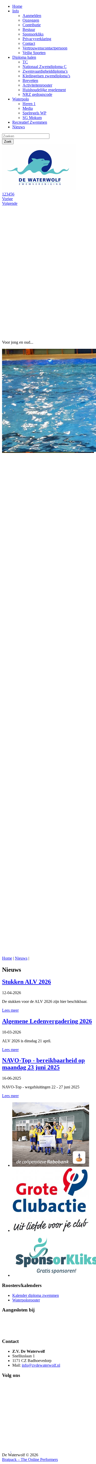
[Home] (40, 189)
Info (15, 11)
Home (17, 6)
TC (25, 62)
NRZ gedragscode (37, 94)
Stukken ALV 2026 (26, 981)
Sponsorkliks (33, 34)
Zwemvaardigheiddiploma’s (45, 71)
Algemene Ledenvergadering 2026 (47, 1021)
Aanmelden (32, 15)
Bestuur (29, 29)
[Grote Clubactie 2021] (50, 1230)
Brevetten (30, 80)
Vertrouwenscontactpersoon (45, 48)
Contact (29, 43)
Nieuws (18, 127)
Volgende (9, 203)
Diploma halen (24, 57)
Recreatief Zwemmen (29, 122)
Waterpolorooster (26, 1300)
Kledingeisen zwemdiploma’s (46, 76)
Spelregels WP (34, 113)
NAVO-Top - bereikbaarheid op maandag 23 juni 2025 (43, 1064)
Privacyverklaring (37, 39)
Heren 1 (29, 103)
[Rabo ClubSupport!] (50, 1165)
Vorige (7, 199)
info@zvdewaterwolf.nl (41, 1365)
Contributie (32, 25)
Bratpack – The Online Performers (30, 1459)
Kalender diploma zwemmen (35, 1295)
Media (28, 108)
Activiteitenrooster (37, 85)
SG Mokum (32, 117)
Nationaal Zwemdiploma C (45, 66)
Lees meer (10, 1010)
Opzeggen (31, 20)
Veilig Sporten (34, 52)
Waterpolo (20, 99)
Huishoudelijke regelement (44, 90)
